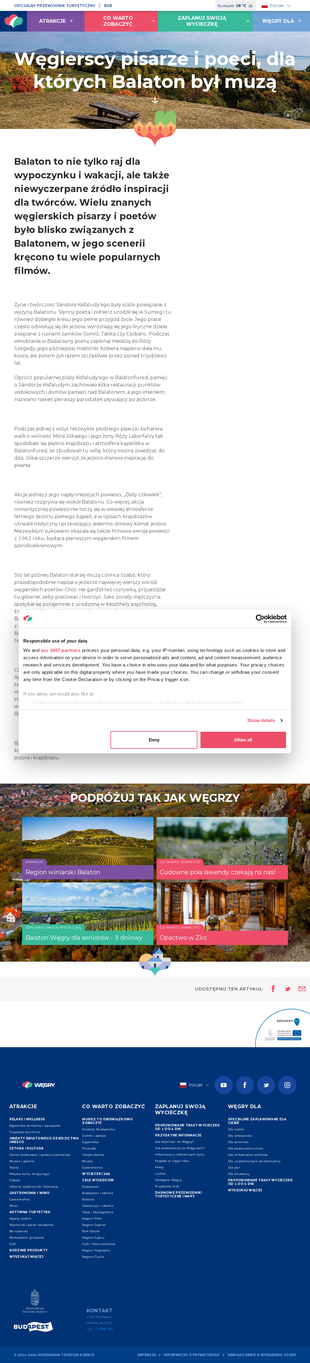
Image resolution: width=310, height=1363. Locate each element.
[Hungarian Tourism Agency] (35, 1302)
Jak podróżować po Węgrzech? (180, 1148)
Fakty (159, 1167)
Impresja (146, 1355)
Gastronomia (19, 1199)
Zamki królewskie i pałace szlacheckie (40, 1155)
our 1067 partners (61, 650)
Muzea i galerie (22, 1161)
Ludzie (160, 1174)
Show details (261, 720)
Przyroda (89, 1148)
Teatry (14, 1167)
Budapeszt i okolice (97, 1193)
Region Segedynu (96, 1250)
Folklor (14, 1180)
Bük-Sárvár (91, 1231)
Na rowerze (18, 1231)
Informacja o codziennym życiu (180, 1154)
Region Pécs (91, 1218)
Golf (12, 1244)
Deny (154, 739)
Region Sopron (94, 1225)
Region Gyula (93, 1257)
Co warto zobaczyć (118, 21)
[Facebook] (245, 1085)
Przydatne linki (167, 1186)
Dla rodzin (236, 1129)
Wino (13, 1206)
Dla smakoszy (239, 1174)
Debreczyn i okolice (98, 1206)
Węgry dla (278, 21)
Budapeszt (90, 1187)
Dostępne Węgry (168, 1180)
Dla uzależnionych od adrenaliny (254, 1161)
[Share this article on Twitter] (283, 989)
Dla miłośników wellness (248, 1155)
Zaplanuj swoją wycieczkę (202, 21)
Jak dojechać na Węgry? (174, 1142)
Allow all (243, 739)
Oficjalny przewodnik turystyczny (54, 5)
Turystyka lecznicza (24, 1132)
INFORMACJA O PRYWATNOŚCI (191, 1355)
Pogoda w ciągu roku (172, 1161)
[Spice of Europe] (35, 1326)
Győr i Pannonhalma (98, 1244)
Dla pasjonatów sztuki (245, 1148)
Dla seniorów (238, 1142)
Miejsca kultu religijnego (29, 1174)
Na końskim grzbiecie (27, 1238)
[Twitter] (266, 1085)
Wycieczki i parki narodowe (31, 1225)
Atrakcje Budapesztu (98, 1129)
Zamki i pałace (94, 1136)
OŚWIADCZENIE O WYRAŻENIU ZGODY (261, 1355)
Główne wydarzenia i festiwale (33, 1187)
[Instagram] (287, 1085)
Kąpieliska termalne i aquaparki (35, 1126)
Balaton (88, 1199)
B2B (108, 5)
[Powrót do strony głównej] (13, 21)
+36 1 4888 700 (100, 1329)
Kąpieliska (90, 1142)
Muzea (87, 1161)
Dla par (234, 1167)
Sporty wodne (20, 1218)
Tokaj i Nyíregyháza (97, 1212)
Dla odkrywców (240, 1136)
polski (277, 5)
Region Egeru (93, 1238)
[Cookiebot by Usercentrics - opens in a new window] (260, 618)
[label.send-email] (298, 989)
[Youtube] (224, 1085)
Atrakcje (52, 21)
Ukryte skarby (93, 1155)
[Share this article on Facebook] (271, 989)
